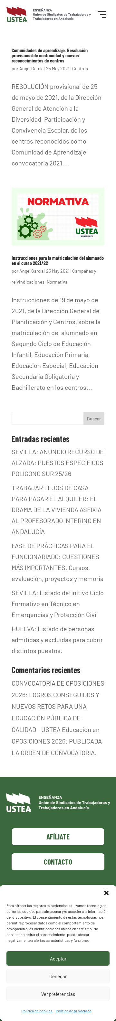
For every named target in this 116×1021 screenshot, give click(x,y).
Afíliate (58, 836)
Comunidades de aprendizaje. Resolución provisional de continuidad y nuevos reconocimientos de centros (50, 55)
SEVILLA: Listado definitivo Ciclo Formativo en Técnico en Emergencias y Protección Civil (58, 603)
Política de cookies (37, 1010)
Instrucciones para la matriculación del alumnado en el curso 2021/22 (58, 260)
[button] (106, 893)
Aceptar (58, 958)
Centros (80, 68)
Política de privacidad (74, 1010)
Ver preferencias (58, 994)
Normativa (57, 282)
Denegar (58, 976)
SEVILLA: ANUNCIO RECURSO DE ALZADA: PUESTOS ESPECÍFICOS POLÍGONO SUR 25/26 (58, 462)
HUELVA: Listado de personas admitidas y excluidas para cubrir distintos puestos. (57, 639)
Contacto (58, 861)
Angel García (31, 68)
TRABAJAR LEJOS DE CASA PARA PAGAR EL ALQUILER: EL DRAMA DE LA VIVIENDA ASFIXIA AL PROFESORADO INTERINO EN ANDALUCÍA (57, 509)
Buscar (94, 418)
